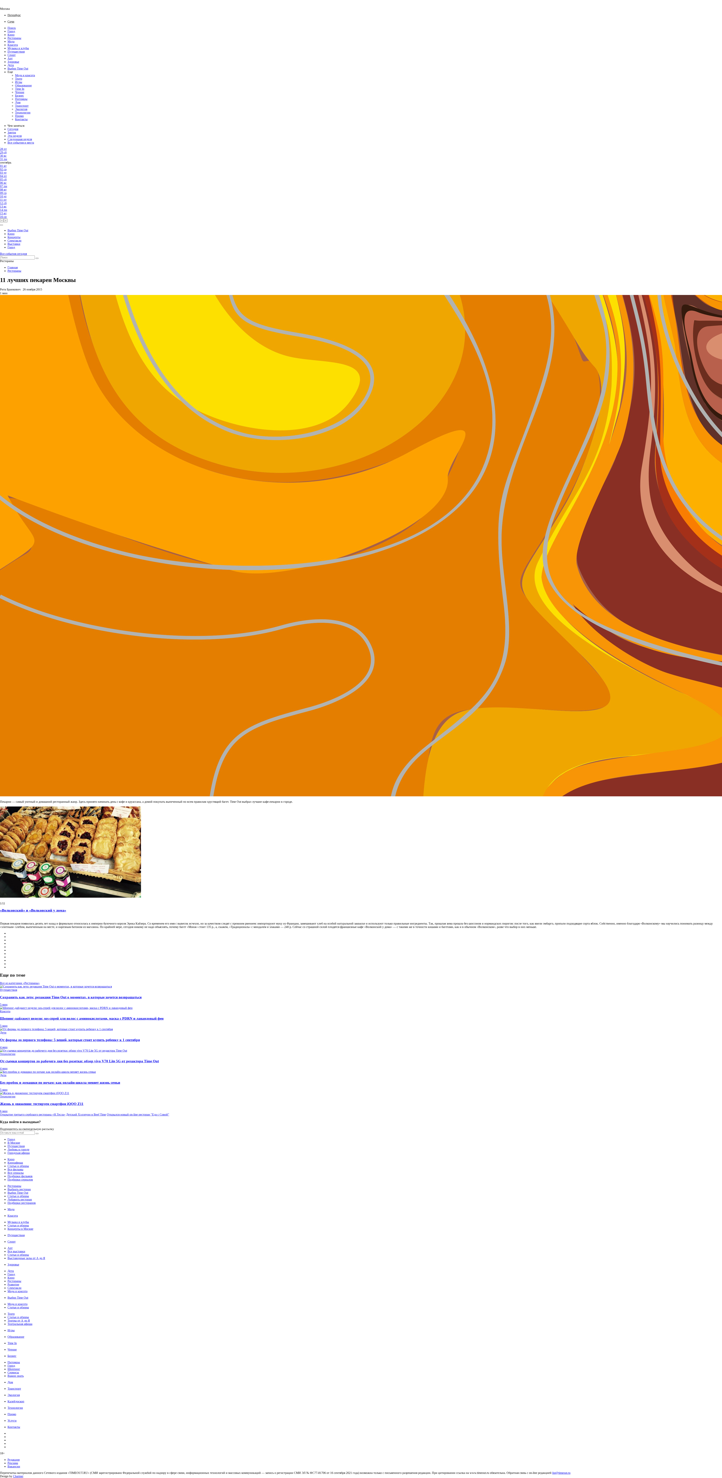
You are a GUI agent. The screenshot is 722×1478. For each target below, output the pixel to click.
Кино (11, 34)
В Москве (14, 1142)
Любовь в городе (18, 1149)
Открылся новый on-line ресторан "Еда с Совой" (138, 1114)
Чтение (19, 92)
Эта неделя (15, 135)
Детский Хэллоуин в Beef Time (86, 1114)
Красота (13, 44)
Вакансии (14, 1466)
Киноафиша (15, 1162)
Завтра (12, 132)
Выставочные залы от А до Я (26, 1258)
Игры (18, 82)
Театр (18, 78)
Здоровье (13, 61)
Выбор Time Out (18, 68)
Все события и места (21, 142)
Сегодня (13, 129)
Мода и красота (25, 75)
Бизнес (19, 95)
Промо (19, 115)
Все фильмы (15, 1169)
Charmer (18, 1476)
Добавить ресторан (20, 1199)
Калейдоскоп (16, 1401)
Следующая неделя (20, 139)
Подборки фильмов (20, 1176)
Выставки (14, 244)
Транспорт (22, 105)
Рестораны (14, 38)
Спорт (12, 55)
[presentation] (2, 220)
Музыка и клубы (18, 48)
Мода (11, 41)
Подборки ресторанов (22, 1202)
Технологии (22, 112)
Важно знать (16, 1375)
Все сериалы (16, 1172)
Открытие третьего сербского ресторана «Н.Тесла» (32, 1114)
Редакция (14, 1459)
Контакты (21, 119)
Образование (23, 85)
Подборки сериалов (20, 1179)
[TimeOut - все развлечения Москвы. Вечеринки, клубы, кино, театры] (8, 5)
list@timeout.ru (561, 1472)
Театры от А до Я (19, 1320)
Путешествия (16, 51)
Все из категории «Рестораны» (20, 983)
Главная (13, 267)
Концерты (14, 237)
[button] (1, 225)
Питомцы (21, 99)
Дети (11, 65)
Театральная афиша (20, 1324)
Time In (19, 88)
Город (11, 31)
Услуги (12, 1420)
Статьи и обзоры (18, 1166)
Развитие (13, 1284)
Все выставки (16, 1251)
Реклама (13, 1463)
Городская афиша (19, 1152)
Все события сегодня (13, 253)
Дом (17, 102)
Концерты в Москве (20, 1228)
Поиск (12, 28)
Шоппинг (14, 1369)
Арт (10, 58)
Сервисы (13, 1372)
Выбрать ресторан (19, 1189)
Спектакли (14, 240)
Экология (21, 109)
